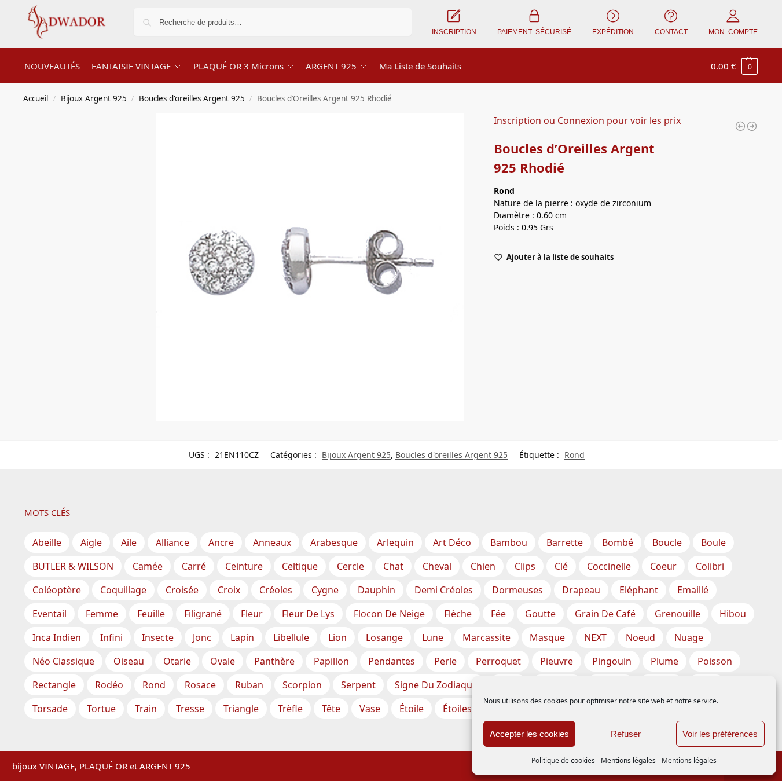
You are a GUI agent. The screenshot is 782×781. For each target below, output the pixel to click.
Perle (445, 661)
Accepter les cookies (529, 734)
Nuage (688, 637)
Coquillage (123, 590)
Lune (432, 637)
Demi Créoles (443, 590)
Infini (111, 637)
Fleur (252, 613)
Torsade (50, 708)
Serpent (358, 685)
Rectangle (54, 685)
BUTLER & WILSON (72, 566)
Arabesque (334, 542)
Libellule (291, 637)
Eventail (49, 613)
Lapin (242, 637)
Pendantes (391, 661)
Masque (547, 637)
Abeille (46, 542)
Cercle (350, 566)
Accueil (35, 98)
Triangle (241, 708)
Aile (129, 542)
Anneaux (272, 542)
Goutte (540, 613)
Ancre (221, 542)
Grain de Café (605, 613)
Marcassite (486, 637)
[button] (734, 66)
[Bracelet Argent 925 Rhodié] (740, 126)
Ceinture (244, 566)
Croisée (182, 590)
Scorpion (302, 685)
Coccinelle (609, 566)
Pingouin (612, 661)
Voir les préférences (720, 734)
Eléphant (638, 590)
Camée (148, 566)
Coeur (663, 566)
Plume (664, 661)
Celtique (300, 566)
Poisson (714, 661)
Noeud (640, 637)
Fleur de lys (308, 613)
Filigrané (203, 613)
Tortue (101, 708)
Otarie (177, 661)
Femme (102, 613)
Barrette (564, 542)
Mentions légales (628, 760)
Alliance (172, 542)
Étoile (411, 708)
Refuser (626, 734)
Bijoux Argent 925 (94, 98)
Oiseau (128, 661)
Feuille (151, 613)
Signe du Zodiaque (436, 685)
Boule (713, 542)
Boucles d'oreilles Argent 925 (192, 98)
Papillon (331, 661)
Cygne (325, 590)
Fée (498, 613)
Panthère (274, 661)
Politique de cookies (563, 760)
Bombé (617, 542)
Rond (574, 454)
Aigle (91, 542)
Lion (337, 637)
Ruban (249, 685)
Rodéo (109, 685)
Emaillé (692, 590)
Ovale (222, 661)
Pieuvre (556, 661)
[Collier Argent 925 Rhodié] (752, 126)
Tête (331, 708)
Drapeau (581, 590)
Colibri (710, 566)
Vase (369, 708)
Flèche (458, 613)
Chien (483, 566)
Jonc (202, 637)
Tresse (190, 708)
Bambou (508, 542)
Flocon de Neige (389, 613)
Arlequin (395, 542)
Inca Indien (56, 637)
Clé (561, 566)
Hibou (732, 613)
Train (146, 708)
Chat (393, 566)
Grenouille (677, 613)
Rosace (200, 685)
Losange (384, 637)
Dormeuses (517, 590)
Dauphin (376, 590)
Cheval (437, 566)
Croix (229, 590)
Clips (525, 566)
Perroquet (498, 661)
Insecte (158, 637)
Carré (194, 566)
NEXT (595, 637)
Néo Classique (63, 661)
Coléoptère (56, 590)
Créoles (275, 590)
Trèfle (290, 708)
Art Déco (452, 542)
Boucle (667, 542)
